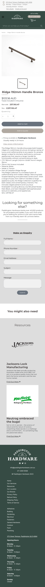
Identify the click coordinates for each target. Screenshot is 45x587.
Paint (9, 528)
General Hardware (13, 522)
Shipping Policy (12, 500)
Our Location (11, 489)
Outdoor (10, 525)
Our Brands (11, 492)
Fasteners (10, 520)
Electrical (10, 517)
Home (3, 32)
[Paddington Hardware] (17, 17)
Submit (22, 293)
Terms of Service (13, 503)
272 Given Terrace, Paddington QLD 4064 (22, 536)
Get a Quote (10, 9)
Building (10, 511)
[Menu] (5, 17)
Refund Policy (12, 497)
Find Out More (13, 382)
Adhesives (10, 509)
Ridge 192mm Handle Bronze (16, 32)
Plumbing (10, 530)
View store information (13, 144)
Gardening (11, 514)
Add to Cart (23, 124)
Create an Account (21, 9)
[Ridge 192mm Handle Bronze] (22, 55)
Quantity (6, 111)
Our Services (11, 483)
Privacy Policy (12, 494)
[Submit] (41, 26)
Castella (5, 94)
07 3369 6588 (35, 16)
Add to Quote (22, 131)
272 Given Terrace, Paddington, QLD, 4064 (19, 2)
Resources (11, 486)
